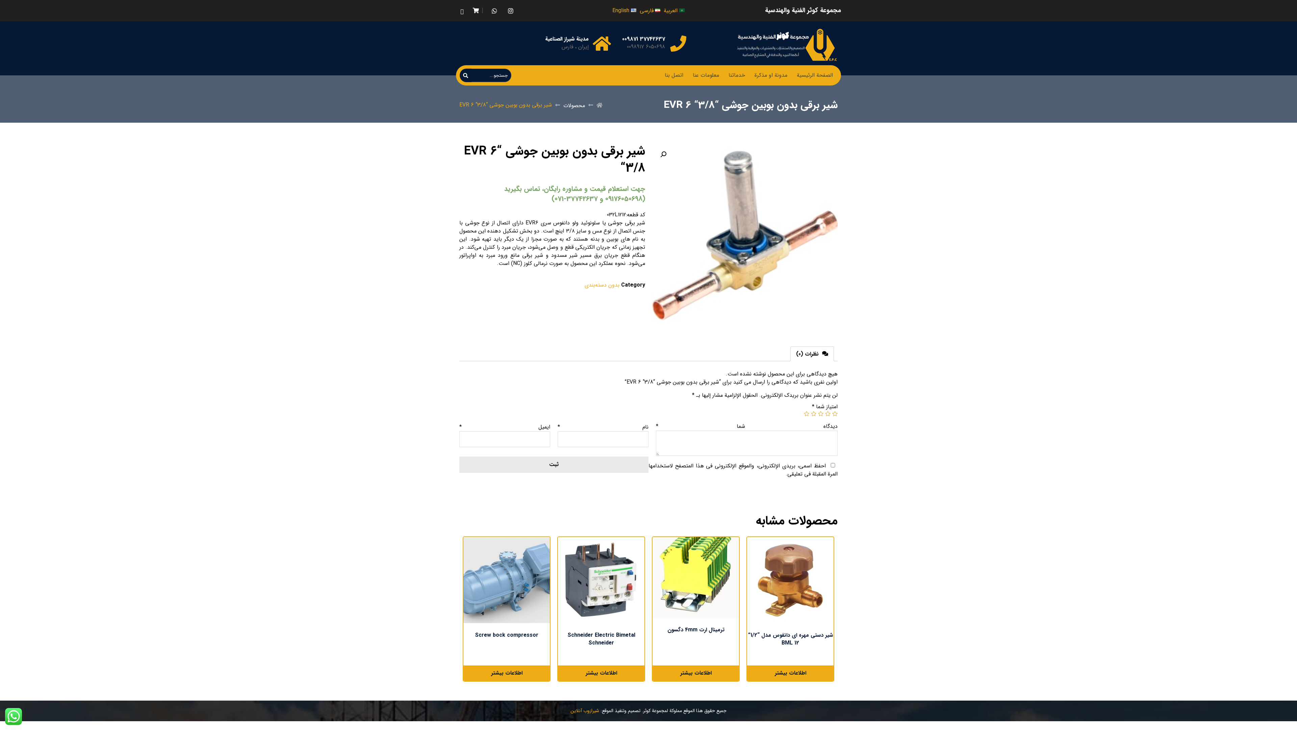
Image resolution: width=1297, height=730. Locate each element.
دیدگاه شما (747, 426)
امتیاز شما (825, 407)
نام (603, 427)
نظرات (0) (808, 354)
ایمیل (504, 427)
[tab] (812, 353)
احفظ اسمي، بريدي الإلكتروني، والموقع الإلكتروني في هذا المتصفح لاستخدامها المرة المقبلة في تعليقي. (743, 470)
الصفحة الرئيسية (815, 75)
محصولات (574, 105)
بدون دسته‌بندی (602, 285)
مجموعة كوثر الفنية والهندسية (803, 10)
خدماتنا (737, 75)
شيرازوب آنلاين (584, 710)
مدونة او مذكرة (771, 75)
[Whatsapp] (494, 10)
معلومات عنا (706, 75)
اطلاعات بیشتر (790, 673)
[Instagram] (510, 10)
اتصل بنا (674, 75)
